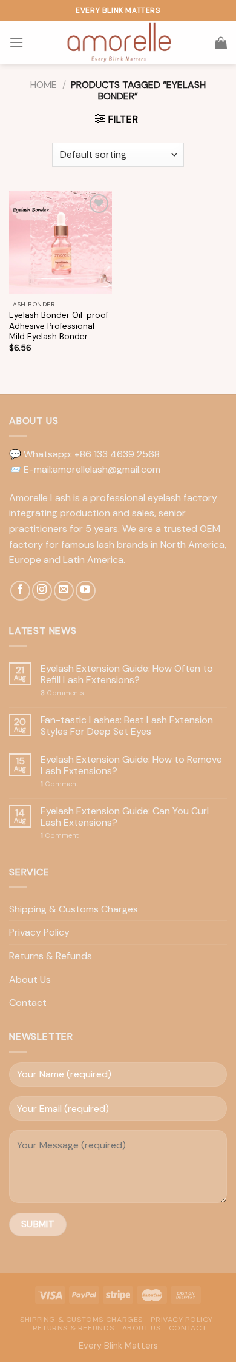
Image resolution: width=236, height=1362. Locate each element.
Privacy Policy (39, 932)
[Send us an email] (64, 591)
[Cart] (221, 42)
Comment (60, 784)
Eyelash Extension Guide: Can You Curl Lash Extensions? (125, 816)
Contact (28, 1002)
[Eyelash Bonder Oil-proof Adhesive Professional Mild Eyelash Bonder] (60, 242)
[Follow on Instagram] (42, 591)
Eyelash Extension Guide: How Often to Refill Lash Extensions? (127, 674)
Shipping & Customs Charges (73, 909)
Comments (62, 693)
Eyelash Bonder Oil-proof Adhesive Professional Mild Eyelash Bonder (58, 326)
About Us (30, 979)
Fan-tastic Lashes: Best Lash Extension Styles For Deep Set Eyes (127, 725)
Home (43, 84)
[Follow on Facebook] (20, 591)
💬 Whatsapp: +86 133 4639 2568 (84, 454)
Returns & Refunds (50, 955)
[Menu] (16, 42)
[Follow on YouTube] (86, 591)
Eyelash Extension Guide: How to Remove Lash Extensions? (131, 765)
